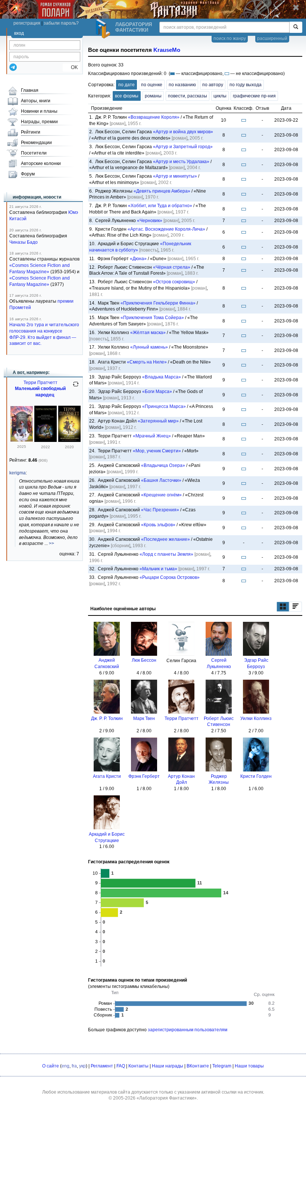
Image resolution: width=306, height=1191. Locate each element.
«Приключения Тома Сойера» (152, 317)
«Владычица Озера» (163, 465)
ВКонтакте (198, 1066)
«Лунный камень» (149, 347)
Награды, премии (39, 121)
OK (71, 67)
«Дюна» (138, 258)
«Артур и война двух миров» (183, 131)
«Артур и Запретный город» (183, 146)
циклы (220, 96)
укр (82, 1066)
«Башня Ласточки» (161, 480)
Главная (29, 90)
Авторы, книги (35, 100)
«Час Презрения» (160, 509)
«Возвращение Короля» (153, 117)
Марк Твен (144, 718)
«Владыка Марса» (161, 377)
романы (153, 96)
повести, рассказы (187, 96)
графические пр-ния (254, 96)
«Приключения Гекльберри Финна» (158, 303)
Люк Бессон (144, 660)
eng (65, 1066)
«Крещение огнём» (161, 495)
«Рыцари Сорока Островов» (170, 577)
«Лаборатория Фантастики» (167, 1098)
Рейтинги (30, 132)
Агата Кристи (107, 776)
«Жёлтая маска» (148, 332)
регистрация (26, 23)
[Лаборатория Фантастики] (104, 29)
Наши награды (167, 1066)
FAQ (120, 1066)
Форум (28, 174)
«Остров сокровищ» (174, 281)
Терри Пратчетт (182, 718)
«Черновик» (149, 220)
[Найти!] (295, 27)
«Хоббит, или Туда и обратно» (160, 205)
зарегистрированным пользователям (187, 1029)
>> (51, 543)
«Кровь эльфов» (158, 524)
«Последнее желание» (165, 539)
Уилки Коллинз (256, 718)
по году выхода (246, 84)
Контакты (138, 1066)
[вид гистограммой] (295, 607)
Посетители (34, 153)
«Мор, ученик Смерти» (157, 450)
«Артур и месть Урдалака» (181, 161)
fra (74, 1066)
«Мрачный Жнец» (152, 436)
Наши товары (249, 1066)
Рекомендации (36, 142)
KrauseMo (166, 50)
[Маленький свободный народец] (21, 440)
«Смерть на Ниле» (147, 362)
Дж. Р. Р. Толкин (107, 718)
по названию (182, 84)
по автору (212, 84)
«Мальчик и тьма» (158, 568)
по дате (126, 84)
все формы (126, 96)
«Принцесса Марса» (164, 406)
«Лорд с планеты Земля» (166, 554)
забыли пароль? (61, 23)
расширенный (272, 38)
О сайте (50, 1066)
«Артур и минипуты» (175, 176)
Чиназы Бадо (23, 242)
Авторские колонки (41, 163)
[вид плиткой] (283, 607)
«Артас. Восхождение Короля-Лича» (166, 229)
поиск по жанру (229, 38)
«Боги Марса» (157, 391)
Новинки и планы (39, 111)
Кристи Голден (256, 776)
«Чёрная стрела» (171, 267)
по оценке (151, 84)
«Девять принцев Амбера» (162, 191)
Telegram (221, 1066)
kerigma (17, 473)
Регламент (102, 1066)
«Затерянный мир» (158, 421)
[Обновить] (75, 387)
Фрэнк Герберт (144, 776)
